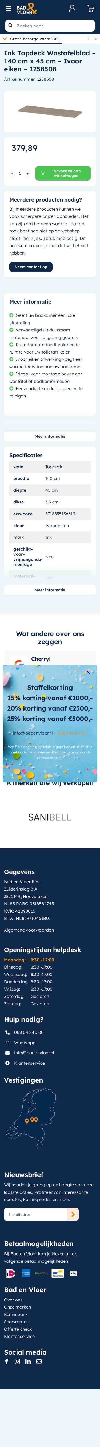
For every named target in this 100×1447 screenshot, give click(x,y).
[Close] (88, 672)
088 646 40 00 (72, 733)
